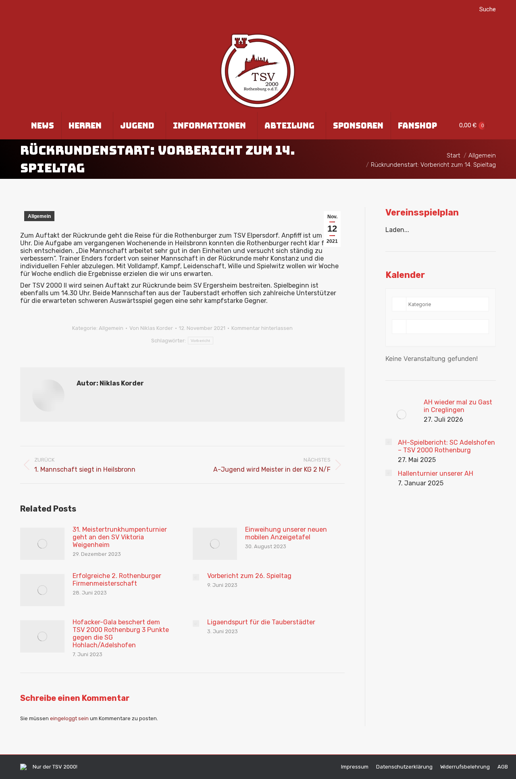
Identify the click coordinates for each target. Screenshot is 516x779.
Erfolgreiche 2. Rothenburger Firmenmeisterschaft (117, 579)
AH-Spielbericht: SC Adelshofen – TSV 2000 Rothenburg (446, 446)
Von (151, 328)
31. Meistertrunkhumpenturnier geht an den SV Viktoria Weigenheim (120, 537)
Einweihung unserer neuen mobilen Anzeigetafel (286, 533)
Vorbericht (200, 340)
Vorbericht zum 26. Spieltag (249, 576)
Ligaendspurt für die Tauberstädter (261, 622)
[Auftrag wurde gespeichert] (42, 544)
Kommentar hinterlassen (262, 328)
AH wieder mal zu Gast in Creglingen (458, 406)
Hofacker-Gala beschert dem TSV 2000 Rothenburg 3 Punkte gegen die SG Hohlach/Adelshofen (121, 633)
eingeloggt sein (69, 718)
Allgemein (39, 216)
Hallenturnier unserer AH (435, 473)
